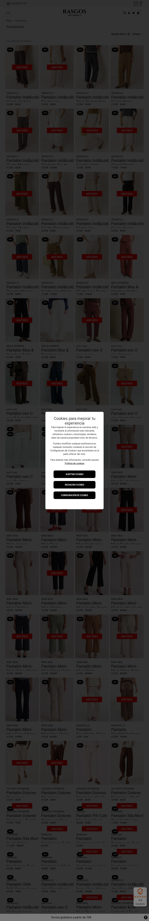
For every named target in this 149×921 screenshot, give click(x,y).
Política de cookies (74, 463)
